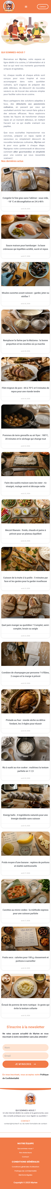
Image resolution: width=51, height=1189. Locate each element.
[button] (26, 6)
